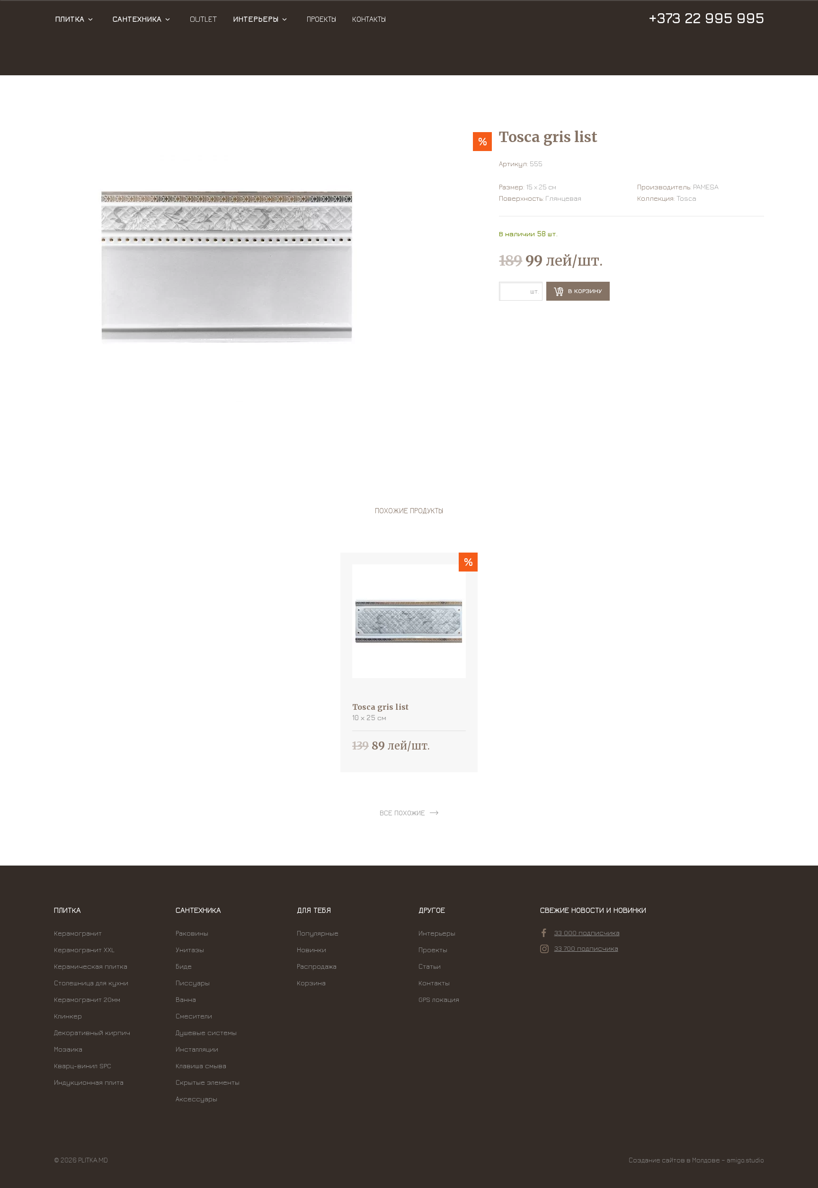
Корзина (311, 983)
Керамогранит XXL (84, 950)
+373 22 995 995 (706, 18)
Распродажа (317, 966)
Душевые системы (206, 1032)
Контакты (369, 19)
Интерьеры (255, 19)
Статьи (429, 966)
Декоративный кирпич (92, 1032)
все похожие (402, 813)
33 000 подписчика (587, 933)
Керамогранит (78, 933)
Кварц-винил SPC (82, 1066)
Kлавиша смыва (201, 1066)
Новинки (311, 950)
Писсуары (193, 983)
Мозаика (68, 1049)
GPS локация (438, 999)
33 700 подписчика (586, 948)
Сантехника (137, 19)
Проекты (321, 19)
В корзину (584, 291)
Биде (184, 966)
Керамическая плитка (90, 966)
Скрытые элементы (208, 1082)
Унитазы (190, 950)
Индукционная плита (89, 1082)
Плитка (69, 19)
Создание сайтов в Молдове (674, 1160)
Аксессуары (196, 1099)
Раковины (192, 933)
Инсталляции (197, 1049)
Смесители (194, 1016)
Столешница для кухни (91, 983)
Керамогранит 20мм (87, 999)
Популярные (317, 933)
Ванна (186, 999)
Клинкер (68, 1016)
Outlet (203, 19)
